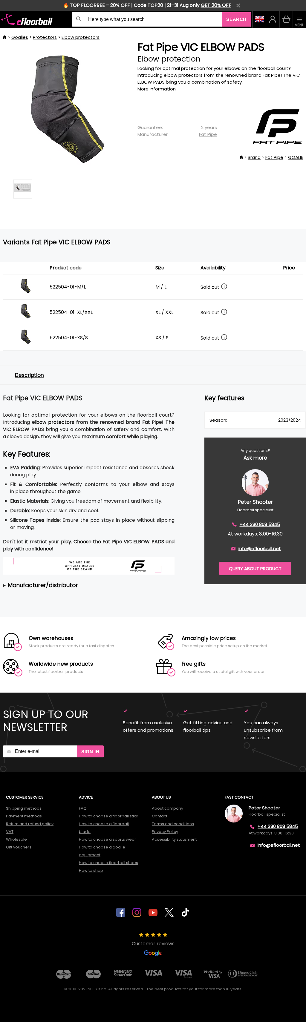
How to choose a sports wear (107, 839)
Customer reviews (153, 943)
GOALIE (295, 157)
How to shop (91, 870)
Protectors (45, 37)
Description (29, 375)
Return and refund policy (29, 824)
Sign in (90, 751)
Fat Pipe (208, 134)
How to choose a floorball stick (108, 816)
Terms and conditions (173, 824)
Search (236, 19)
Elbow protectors (81, 37)
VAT (9, 831)
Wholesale (16, 839)
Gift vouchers (18, 847)
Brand (254, 157)
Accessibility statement (174, 839)
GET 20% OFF (216, 5)
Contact (159, 816)
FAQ (83, 808)
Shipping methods (24, 808)
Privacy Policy (165, 831)
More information (156, 89)
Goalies (19, 37)
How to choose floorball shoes (108, 863)
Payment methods (24, 816)
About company (167, 808)
